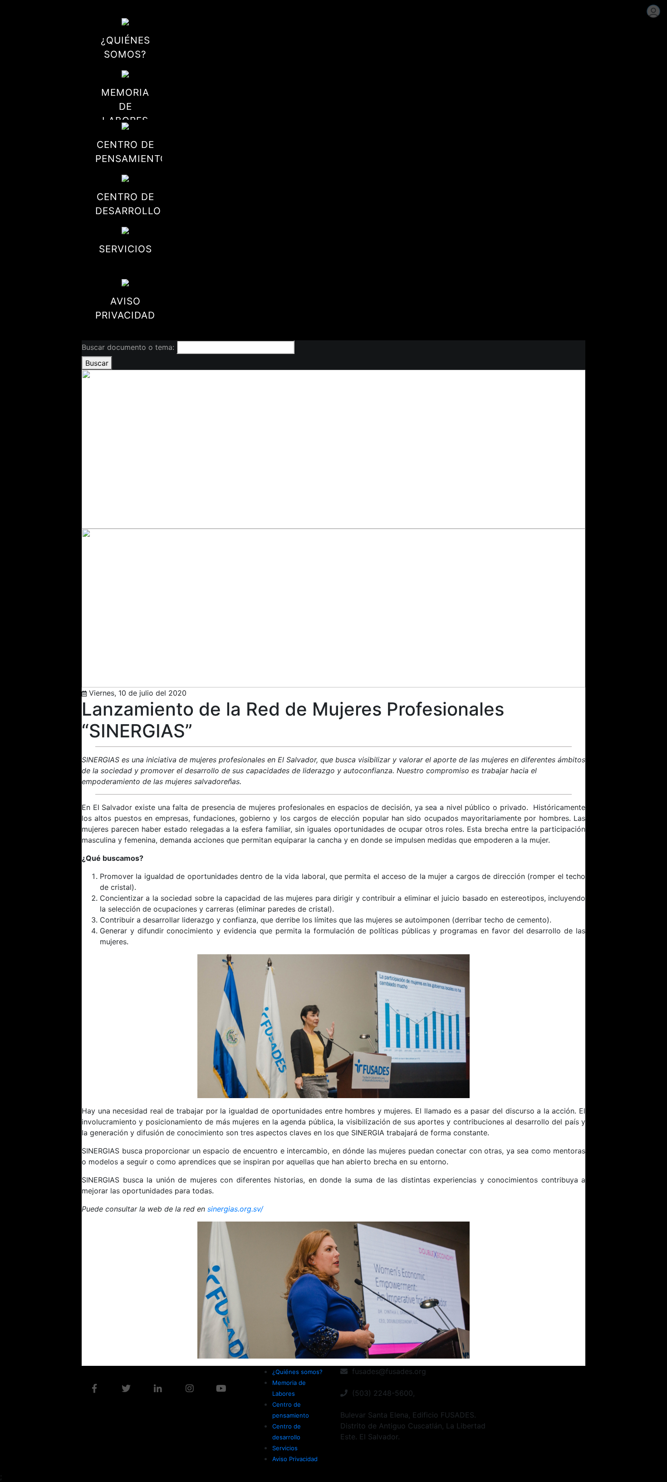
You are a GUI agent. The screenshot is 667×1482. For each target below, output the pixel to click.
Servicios (285, 1448)
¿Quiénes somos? (297, 1371)
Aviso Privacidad (295, 1458)
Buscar (96, 363)
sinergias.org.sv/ (235, 1208)
